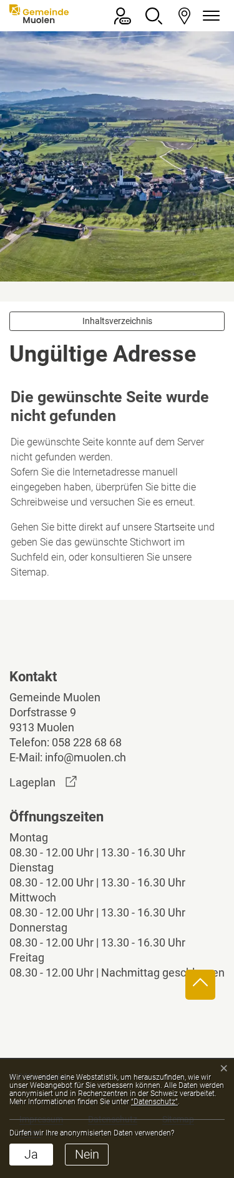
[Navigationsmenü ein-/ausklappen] (209, 16)
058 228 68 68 (87, 742)
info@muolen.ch (85, 757)
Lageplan (43, 782)
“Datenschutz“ (154, 1101)
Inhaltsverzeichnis (117, 321)
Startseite (174, 527)
